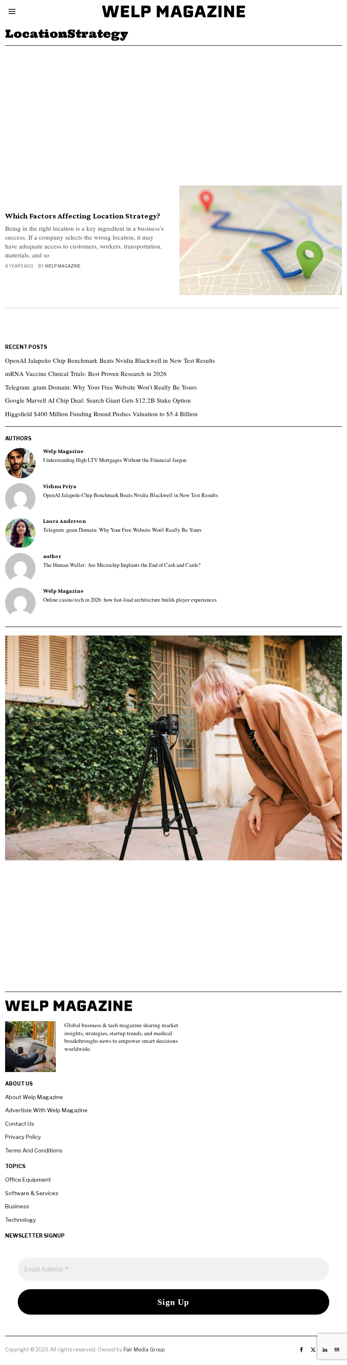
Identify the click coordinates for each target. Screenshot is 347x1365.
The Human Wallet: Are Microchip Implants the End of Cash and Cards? (122, 565)
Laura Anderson (64, 521)
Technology (20, 1219)
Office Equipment (28, 1179)
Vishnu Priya (59, 486)
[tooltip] (20, 463)
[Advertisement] (173, 109)
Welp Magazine (62, 265)
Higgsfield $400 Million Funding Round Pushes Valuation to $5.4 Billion (101, 413)
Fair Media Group (144, 1349)
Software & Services (31, 1193)
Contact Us (19, 1123)
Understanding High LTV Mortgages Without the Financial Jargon (114, 460)
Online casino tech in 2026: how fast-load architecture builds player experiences (130, 600)
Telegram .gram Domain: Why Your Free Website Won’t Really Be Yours (101, 387)
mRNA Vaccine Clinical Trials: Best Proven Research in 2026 (86, 373)
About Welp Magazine (34, 1097)
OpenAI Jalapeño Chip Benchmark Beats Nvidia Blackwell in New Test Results (110, 360)
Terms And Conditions (34, 1150)
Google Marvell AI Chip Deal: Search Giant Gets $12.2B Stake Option (98, 400)
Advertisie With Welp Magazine (46, 1110)
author (52, 556)
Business (17, 1206)
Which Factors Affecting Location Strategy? (82, 216)
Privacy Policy (23, 1136)
